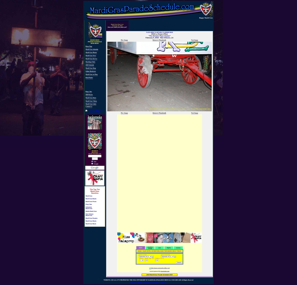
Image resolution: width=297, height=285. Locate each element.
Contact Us (89, 106)
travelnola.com (165, 271)
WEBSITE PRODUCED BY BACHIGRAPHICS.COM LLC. (148, 282)
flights (169, 247)
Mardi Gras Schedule (92, 49)
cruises (178, 247)
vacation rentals (150, 247)
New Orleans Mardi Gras (89, 214)
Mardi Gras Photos (91, 52)
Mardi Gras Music (91, 223)
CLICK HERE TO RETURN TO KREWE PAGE (159, 32)
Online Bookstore (91, 71)
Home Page (89, 46)
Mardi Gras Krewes (91, 59)
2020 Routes (89, 95)
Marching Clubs (90, 62)
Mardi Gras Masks (91, 221)
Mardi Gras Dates (91, 98)
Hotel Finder (89, 78)
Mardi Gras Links (91, 104)
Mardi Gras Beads (91, 198)
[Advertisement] (92, 84)
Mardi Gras (89, 196)
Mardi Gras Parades (91, 218)
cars (159, 247)
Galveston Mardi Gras (89, 207)
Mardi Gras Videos (91, 101)
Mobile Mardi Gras (91, 211)
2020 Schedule (90, 65)
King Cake (89, 92)
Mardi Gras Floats (91, 201)
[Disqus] (159, 144)
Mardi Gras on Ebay (92, 74)
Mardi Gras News (91, 56)
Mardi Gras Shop (91, 68)
